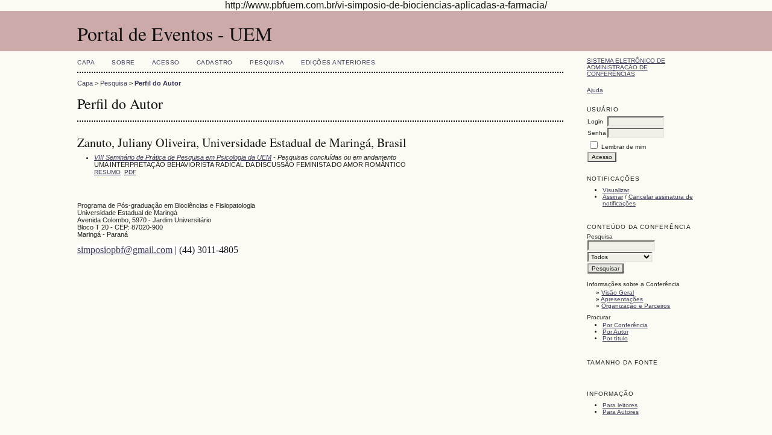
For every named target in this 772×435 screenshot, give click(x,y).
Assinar (613, 196)
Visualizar (616, 190)
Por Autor (615, 331)
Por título (615, 338)
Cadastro (215, 62)
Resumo (107, 172)
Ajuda (595, 90)
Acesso (166, 62)
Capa (86, 62)
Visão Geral (617, 292)
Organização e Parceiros (635, 305)
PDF (130, 172)
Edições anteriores (338, 62)
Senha (596, 133)
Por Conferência (625, 325)
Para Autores (621, 411)
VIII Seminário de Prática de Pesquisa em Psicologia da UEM (182, 157)
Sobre (123, 62)
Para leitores (620, 405)
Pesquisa (267, 62)
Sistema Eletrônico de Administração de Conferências (626, 67)
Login (595, 121)
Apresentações (622, 299)
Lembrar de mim (623, 146)
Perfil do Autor (157, 83)
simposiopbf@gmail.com (124, 250)
